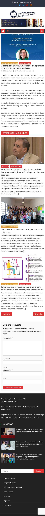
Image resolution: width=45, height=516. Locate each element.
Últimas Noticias (25, 63)
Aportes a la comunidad (10, 63)
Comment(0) (29, 71)
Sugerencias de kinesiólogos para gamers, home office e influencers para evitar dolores (22, 288)
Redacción (18, 71)
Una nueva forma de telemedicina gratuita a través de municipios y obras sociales (29, 444)
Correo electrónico (8, 368)
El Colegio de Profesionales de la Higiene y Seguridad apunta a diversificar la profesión (29, 456)
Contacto (7, 505)
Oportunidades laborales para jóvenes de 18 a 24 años (21, 231)
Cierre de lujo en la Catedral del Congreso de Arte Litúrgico (39, 314)
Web (4, 379)
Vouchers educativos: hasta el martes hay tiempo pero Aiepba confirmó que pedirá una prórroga (22, 172)
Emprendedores (10, 483)
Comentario (8, 338)
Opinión (7, 501)
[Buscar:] (17, 471)
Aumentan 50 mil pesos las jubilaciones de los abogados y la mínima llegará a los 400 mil (8, 314)
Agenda (7, 496)
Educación (5, 166)
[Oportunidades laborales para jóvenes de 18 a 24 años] (22, 210)
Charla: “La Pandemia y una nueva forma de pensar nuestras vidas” (29, 430)
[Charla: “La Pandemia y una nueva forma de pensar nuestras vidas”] (8, 433)
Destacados (8, 492)
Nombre (6, 359)
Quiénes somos (9, 478)
